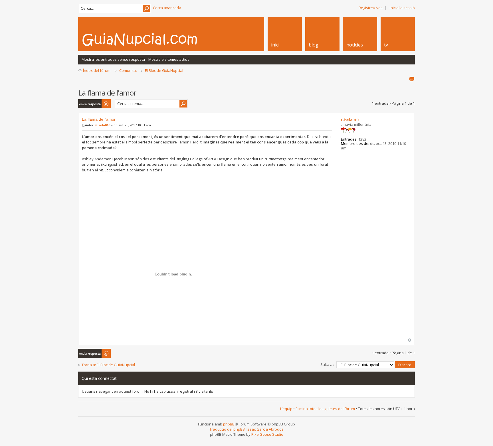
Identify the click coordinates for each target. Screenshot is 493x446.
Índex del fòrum (96, 70)
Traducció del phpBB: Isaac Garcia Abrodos (246, 429)
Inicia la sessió (402, 7)
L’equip (286, 408)
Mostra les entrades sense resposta (113, 59)
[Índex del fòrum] (146, 39)
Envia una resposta (86, 103)
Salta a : (327, 364)
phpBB (229, 424)
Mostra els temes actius (168, 59)
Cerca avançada (167, 7)
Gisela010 (102, 125)
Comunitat (128, 70)
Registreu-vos (371, 7)
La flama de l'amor (99, 119)
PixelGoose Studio (267, 434)
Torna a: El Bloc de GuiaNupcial (108, 364)
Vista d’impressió (412, 79)
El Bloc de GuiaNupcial (164, 70)
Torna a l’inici (409, 340)
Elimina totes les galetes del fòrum (325, 408)
